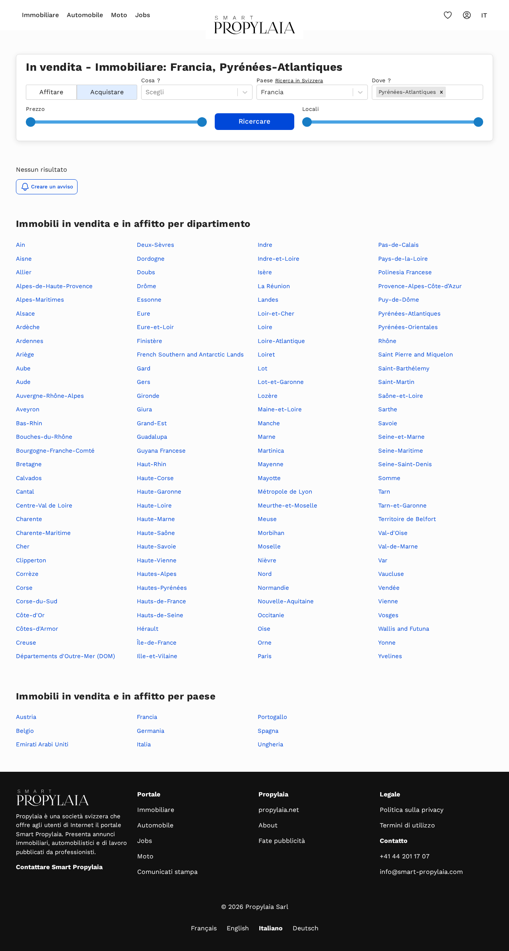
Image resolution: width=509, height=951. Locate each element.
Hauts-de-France (161, 601)
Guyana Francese (161, 450)
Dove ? (381, 80)
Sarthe (387, 409)
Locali (310, 109)
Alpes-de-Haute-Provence (54, 286)
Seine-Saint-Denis (405, 464)
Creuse (26, 642)
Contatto (394, 840)
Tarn (384, 491)
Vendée (389, 587)
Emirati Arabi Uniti (42, 744)
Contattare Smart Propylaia (59, 867)
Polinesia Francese (405, 272)
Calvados (29, 478)
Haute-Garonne (159, 491)
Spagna (268, 730)
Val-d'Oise (393, 533)
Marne (267, 436)
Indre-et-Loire (278, 258)
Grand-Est (152, 423)
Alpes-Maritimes (40, 299)
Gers (143, 381)
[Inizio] (254, 27)
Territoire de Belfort (407, 519)
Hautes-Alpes (157, 573)
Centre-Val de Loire (44, 505)
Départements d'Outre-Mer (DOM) (65, 656)
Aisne (24, 258)
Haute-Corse (155, 478)
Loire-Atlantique (281, 341)
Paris (265, 656)
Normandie (273, 587)
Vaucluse (391, 573)
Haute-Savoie (156, 546)
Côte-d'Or (30, 615)
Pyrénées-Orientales (408, 327)
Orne (265, 642)
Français (204, 928)
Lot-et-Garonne (281, 381)
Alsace (25, 313)
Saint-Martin (396, 381)
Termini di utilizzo (407, 825)
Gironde (148, 395)
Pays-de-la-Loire (403, 258)
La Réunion (274, 286)
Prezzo (35, 109)
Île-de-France (157, 642)
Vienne (388, 601)
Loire (265, 327)
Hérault (147, 628)
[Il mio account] (467, 15)
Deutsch (306, 928)
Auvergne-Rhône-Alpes (50, 395)
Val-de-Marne (398, 546)
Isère (265, 272)
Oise (264, 628)
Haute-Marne (156, 519)
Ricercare (254, 121)
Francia (147, 717)
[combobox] (448, 92)
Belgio (25, 730)
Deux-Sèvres (155, 244)
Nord (265, 573)
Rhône (387, 341)
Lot (262, 368)
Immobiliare (40, 15)
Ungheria (270, 744)
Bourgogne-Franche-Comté (55, 450)
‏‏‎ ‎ (27, 80)
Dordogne (151, 258)
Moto (119, 15)
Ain (20, 244)
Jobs (142, 15)
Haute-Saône (156, 533)
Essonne (149, 299)
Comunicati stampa (167, 871)
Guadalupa (152, 436)
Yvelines (390, 656)
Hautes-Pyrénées (162, 587)
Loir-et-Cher (276, 313)
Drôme (146, 286)
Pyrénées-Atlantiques (409, 313)
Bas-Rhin (29, 423)
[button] (441, 92)
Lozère (268, 395)
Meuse (267, 519)
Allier (23, 272)
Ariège (25, 354)
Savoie (387, 423)
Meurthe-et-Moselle (287, 505)
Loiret (266, 354)
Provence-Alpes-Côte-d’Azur (420, 286)
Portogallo (272, 717)
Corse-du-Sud (36, 601)
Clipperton (31, 560)
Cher (22, 546)
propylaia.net (278, 809)
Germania (150, 730)
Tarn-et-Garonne (402, 505)
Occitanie (271, 615)
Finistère (149, 341)
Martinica (271, 450)
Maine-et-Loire (280, 409)
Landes (268, 299)
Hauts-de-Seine (160, 615)
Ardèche (28, 327)
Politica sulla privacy (411, 809)
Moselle (269, 546)
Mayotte (269, 478)
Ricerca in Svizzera (299, 80)
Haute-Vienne (157, 560)
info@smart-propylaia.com (421, 871)
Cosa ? (150, 80)
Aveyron (27, 409)
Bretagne (29, 464)
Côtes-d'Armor (37, 628)
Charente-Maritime (43, 533)
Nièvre (267, 560)
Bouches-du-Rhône (44, 436)
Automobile (85, 15)
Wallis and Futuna (403, 628)
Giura (144, 409)
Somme (389, 478)
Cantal (25, 491)
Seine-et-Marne (401, 436)
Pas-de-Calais (398, 244)
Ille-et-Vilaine (157, 656)
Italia (144, 744)
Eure (143, 313)
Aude (23, 381)
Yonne (387, 642)
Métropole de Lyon (285, 491)
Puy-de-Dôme (398, 299)
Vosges (388, 615)
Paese (289, 80)
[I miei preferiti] (448, 15)
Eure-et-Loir (155, 327)
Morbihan (271, 533)
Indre (265, 244)
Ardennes (29, 341)
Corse (24, 587)
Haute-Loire (154, 505)
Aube (23, 368)
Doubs (146, 272)
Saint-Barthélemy (403, 368)
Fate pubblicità (281, 840)
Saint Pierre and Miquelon (415, 354)
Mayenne (271, 464)
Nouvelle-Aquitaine (286, 601)
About (268, 825)
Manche (269, 423)
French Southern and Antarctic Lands (190, 354)
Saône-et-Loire (400, 395)
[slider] (30, 122)
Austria (26, 717)
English (238, 928)
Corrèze (27, 573)
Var (382, 560)
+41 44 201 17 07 (404, 856)
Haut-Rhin (151, 464)
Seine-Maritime (400, 450)
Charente (29, 519)
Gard (143, 368)
